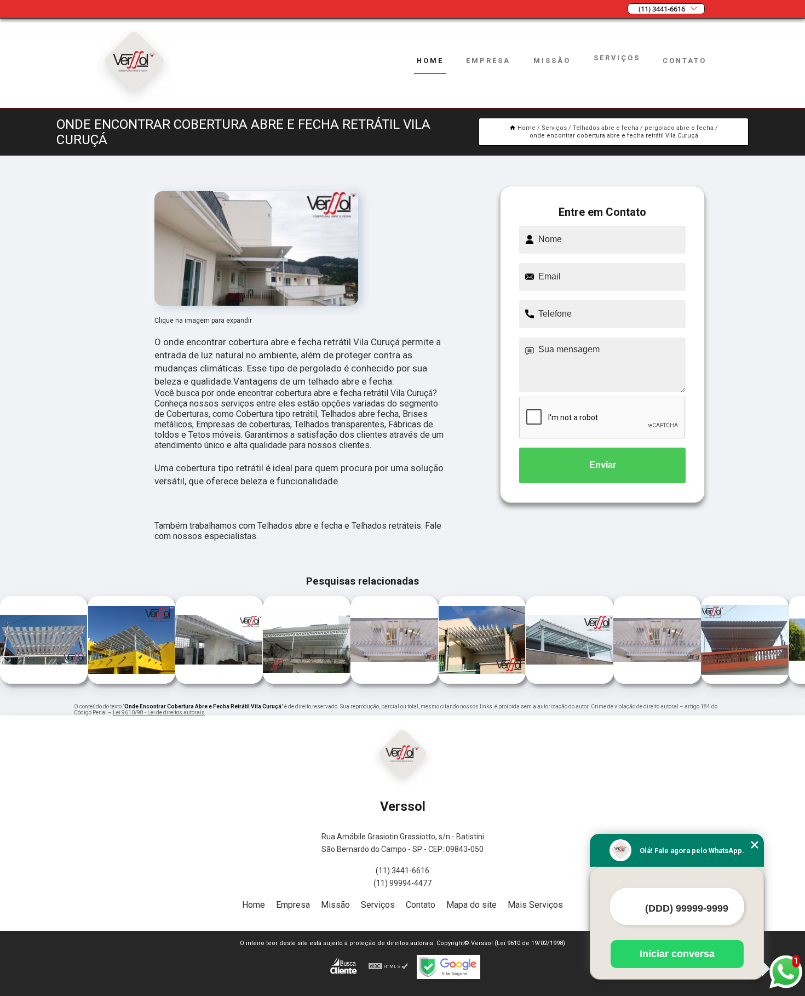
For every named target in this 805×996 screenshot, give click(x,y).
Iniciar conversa (677, 953)
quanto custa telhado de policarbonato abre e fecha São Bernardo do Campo (613, 641)
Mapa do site (471, 905)
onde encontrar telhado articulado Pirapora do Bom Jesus (699, 641)
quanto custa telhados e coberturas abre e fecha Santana (261, 641)
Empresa (488, 60)
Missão (552, 60)
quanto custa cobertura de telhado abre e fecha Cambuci (430, 641)
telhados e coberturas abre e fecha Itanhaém (86, 640)
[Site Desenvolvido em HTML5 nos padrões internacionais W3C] (388, 967)
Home (430, 60)
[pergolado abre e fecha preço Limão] (44, 681)
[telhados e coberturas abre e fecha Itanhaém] (131, 681)
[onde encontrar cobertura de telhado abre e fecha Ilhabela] (219, 681)
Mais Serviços (535, 905)
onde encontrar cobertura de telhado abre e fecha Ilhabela (168, 641)
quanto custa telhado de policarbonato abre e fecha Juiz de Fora (350, 641)
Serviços (617, 58)
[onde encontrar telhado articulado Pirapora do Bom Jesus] (745, 681)
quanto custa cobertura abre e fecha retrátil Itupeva (521, 641)
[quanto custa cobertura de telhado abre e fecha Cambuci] (482, 681)
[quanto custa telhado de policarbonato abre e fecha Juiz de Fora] (394, 681)
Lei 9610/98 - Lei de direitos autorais (159, 712)
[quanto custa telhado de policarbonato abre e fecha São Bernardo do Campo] (657, 681)
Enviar (602, 465)
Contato (684, 60)
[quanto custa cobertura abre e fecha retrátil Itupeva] (569, 681)
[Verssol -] (134, 101)
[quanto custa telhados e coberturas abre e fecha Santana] (306, 681)
